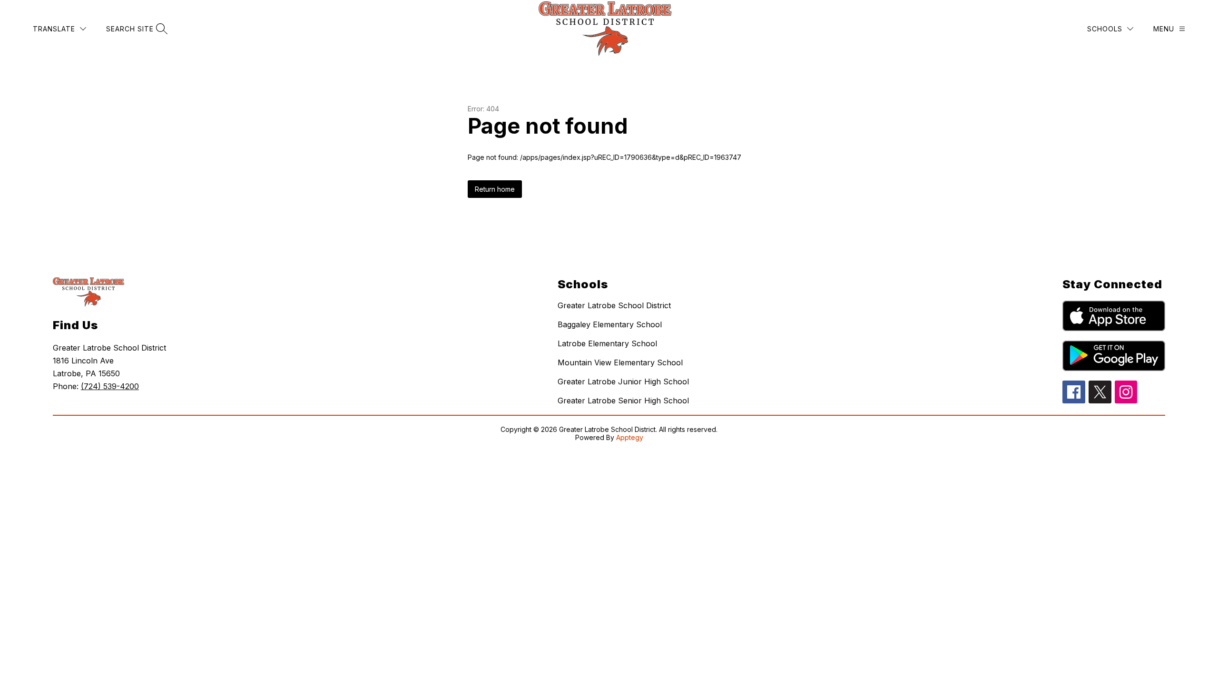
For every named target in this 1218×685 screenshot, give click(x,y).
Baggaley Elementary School (610, 324)
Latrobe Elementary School (607, 343)
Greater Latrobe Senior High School (623, 400)
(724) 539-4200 (110, 386)
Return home (495, 189)
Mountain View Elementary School (620, 362)
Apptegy (629, 437)
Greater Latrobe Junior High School (623, 381)
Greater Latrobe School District (614, 305)
